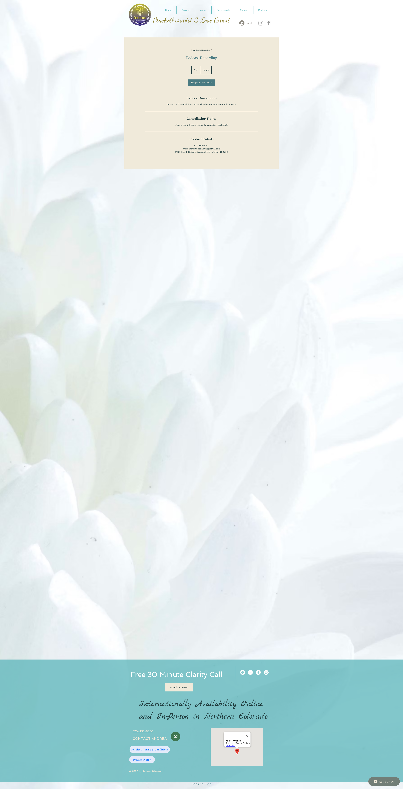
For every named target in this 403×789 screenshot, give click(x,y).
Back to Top (201, 784)
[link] (201, 82)
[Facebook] (269, 23)
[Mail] (175, 736)
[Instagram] (261, 23)
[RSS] (250, 672)
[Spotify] (242, 672)
